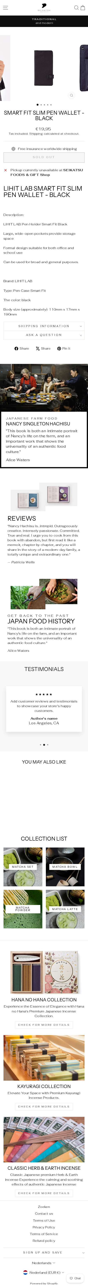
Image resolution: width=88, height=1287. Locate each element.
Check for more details (44, 1024)
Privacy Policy (44, 1227)
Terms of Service (44, 1234)
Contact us (44, 1213)
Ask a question (44, 335)
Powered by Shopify (44, 1283)
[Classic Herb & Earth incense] (44, 1139)
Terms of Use (44, 1220)
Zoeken (44, 1207)
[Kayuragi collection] (44, 1058)
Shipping (36, 133)
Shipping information (44, 326)
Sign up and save (43, 1252)
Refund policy (44, 1241)
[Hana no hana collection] (44, 971)
